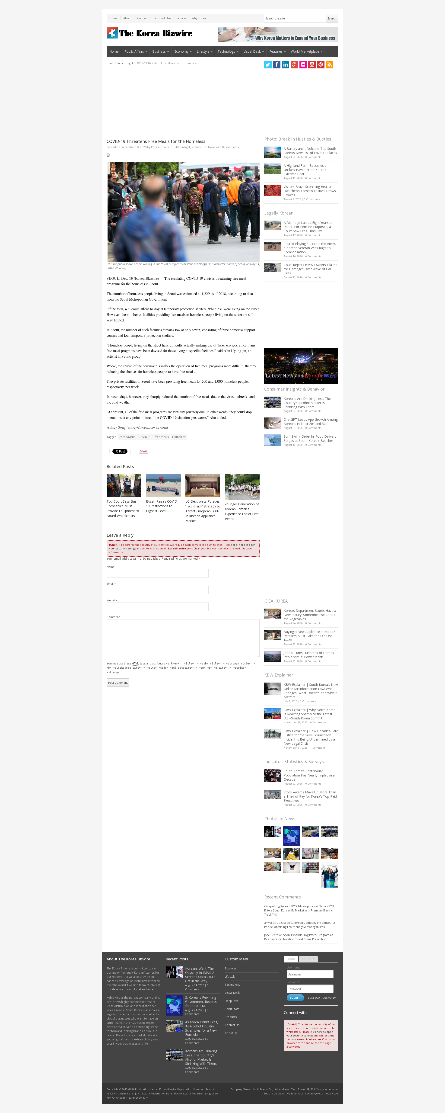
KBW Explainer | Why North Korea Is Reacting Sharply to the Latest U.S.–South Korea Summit (309, 714)
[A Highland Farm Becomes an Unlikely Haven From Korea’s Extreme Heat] (272, 169)
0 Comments (313, 157)
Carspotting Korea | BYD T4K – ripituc (289, 906)
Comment (113, 617)
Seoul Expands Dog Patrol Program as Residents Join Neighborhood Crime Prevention (298, 937)
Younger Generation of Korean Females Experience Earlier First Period (242, 511)
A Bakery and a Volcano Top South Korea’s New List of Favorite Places (310, 150)
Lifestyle (203, 51)
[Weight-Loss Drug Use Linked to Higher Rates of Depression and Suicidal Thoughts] (291, 867)
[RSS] (329, 64)
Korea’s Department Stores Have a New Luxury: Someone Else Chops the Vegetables (310, 614)
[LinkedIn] (285, 64)
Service (181, 18)
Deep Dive (231, 1001)
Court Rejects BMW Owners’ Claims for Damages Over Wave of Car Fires (310, 269)
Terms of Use (162, 18)
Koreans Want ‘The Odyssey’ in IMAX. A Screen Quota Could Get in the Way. (200, 974)
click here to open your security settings (309, 1033)
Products (231, 1017)
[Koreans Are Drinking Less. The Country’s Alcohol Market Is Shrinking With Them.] (272, 402)
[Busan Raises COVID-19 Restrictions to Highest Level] (163, 485)
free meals (162, 437)
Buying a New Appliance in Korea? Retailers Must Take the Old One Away (309, 635)
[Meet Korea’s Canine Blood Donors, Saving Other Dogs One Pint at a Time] (272, 866)
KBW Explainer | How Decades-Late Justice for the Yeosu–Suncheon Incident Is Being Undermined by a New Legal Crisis (311, 737)
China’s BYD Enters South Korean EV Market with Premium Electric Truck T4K (299, 910)
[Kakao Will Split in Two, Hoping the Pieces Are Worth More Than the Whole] (291, 854)
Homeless (178, 437)
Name (112, 567)
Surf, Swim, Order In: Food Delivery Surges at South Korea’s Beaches (310, 438)
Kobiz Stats (232, 1009)
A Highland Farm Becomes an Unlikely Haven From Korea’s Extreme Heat (306, 169)
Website (112, 600)
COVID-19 (145, 437)
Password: (293, 982)
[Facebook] (276, 64)
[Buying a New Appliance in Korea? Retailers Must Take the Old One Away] (272, 635)
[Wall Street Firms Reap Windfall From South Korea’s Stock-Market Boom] (310, 853)
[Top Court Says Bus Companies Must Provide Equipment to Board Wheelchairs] (124, 485)
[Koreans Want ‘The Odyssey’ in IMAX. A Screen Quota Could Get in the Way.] (272, 831)
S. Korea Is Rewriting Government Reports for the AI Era (201, 1001)
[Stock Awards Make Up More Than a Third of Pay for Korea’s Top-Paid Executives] (272, 794)
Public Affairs (134, 51)
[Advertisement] (183, 101)
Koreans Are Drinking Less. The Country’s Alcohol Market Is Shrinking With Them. (307, 402)
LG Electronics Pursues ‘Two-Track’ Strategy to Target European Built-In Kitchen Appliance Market (202, 511)
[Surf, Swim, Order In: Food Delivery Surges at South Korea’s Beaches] (272, 440)
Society (196, 147)
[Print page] (183, 155)
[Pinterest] (320, 64)
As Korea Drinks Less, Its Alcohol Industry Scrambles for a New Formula (201, 1028)
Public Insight (125, 63)
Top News (208, 147)
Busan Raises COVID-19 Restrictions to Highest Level (162, 506)
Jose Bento (271, 935)
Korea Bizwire (160, 147)
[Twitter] (268, 64)
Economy (181, 51)
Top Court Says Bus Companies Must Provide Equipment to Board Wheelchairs (123, 508)
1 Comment (317, 747)
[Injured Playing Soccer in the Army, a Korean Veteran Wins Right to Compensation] (272, 246)
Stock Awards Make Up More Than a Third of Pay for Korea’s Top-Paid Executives (310, 796)
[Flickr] (303, 64)
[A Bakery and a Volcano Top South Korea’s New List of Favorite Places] (272, 152)
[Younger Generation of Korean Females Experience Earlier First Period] (242, 487)
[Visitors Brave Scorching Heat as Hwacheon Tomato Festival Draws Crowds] (272, 190)
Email (111, 584)
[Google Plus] (294, 64)
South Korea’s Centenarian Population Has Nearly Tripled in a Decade (309, 775)
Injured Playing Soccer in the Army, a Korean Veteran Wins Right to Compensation (310, 247)
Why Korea (199, 18)
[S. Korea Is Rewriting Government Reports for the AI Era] (291, 836)
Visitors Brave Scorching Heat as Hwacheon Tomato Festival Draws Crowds (310, 190)
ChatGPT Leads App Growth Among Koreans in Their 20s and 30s (311, 421)
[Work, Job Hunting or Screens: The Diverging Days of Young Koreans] (310, 867)
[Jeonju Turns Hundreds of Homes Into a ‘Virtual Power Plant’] (272, 656)
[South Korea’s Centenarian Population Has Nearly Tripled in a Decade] (272, 775)
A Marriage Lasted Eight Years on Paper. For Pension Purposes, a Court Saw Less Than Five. (309, 226)
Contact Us (232, 1025)
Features (276, 51)
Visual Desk (252, 51)
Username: (294, 967)
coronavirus (127, 437)
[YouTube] (312, 64)
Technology (226, 51)
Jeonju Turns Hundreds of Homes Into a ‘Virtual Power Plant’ (309, 655)
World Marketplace (305, 51)
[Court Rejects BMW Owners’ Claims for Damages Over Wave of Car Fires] (272, 267)
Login (291, 959)
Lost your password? (322, 997)
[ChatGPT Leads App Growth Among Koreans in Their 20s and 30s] (272, 423)
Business (159, 51)
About (127, 18)
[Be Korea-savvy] (150, 32)
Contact (142, 18)
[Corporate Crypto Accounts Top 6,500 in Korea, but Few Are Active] (329, 853)
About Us (231, 1033)
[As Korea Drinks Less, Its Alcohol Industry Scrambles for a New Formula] (310, 831)
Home (113, 18)
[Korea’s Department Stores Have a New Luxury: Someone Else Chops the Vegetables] (272, 614)
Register (308, 959)
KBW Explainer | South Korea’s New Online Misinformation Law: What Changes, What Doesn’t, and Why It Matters (311, 690)
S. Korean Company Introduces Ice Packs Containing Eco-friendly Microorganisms (300, 925)
